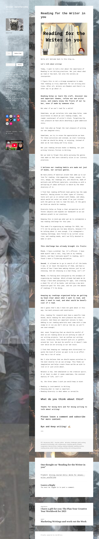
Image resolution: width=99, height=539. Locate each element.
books (68, 442)
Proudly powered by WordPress (51, 535)
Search (20, 64)
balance (44, 444)
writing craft (67, 448)
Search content (11, 62)
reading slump (45, 448)
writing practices (76, 448)
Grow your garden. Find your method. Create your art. (14, 76)
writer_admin (60, 442)
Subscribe (17, 53)
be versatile (50, 444)
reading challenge (67, 446)
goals (79, 442)
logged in (55, 487)
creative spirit (62, 444)
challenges (74, 442)
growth (79, 444)
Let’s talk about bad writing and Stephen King (13, 82)
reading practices (79, 446)
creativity (69, 444)
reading (59, 446)
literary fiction (52, 446)
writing (83, 442)
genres (75, 444)
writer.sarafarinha (17, 7)
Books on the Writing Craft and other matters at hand (13, 95)
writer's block (54, 448)
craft (56, 444)
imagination (44, 446)
